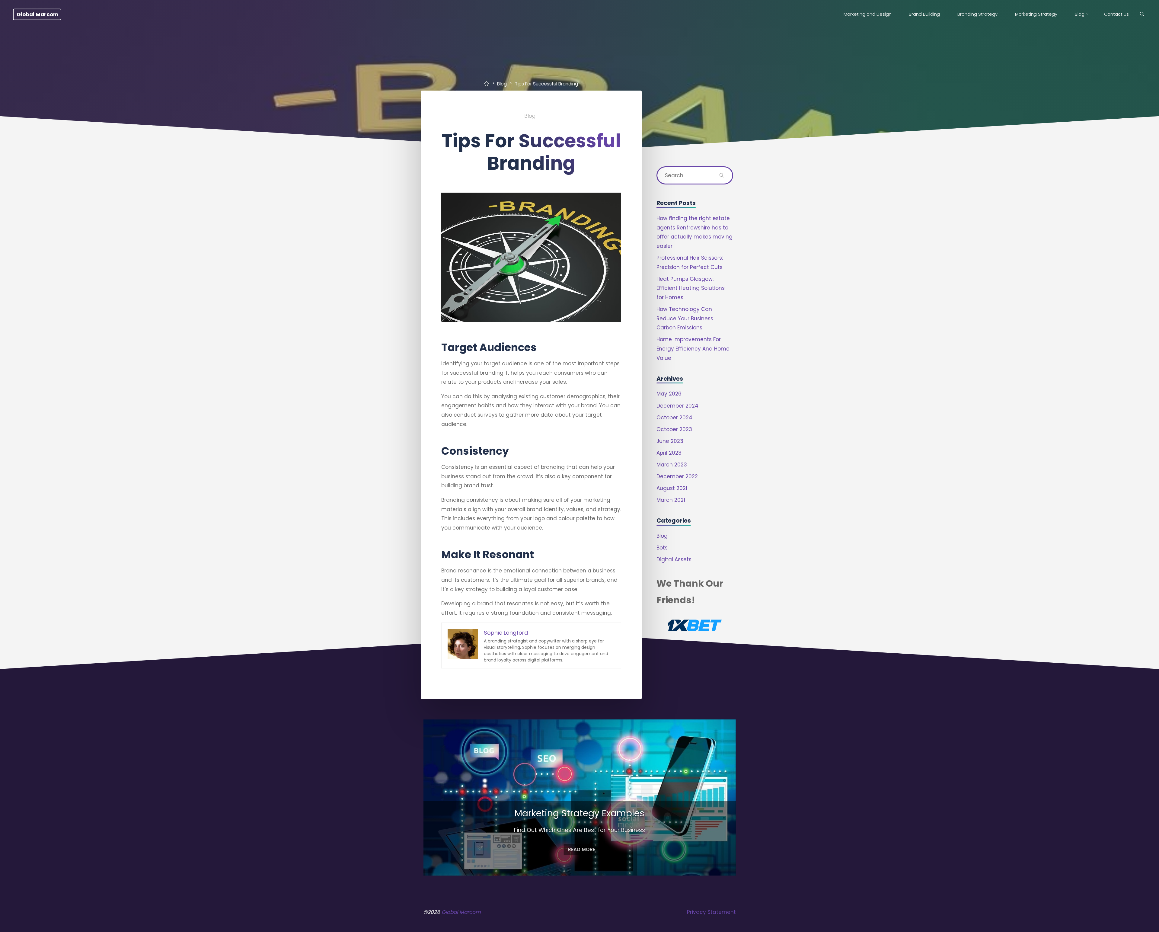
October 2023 (674, 429)
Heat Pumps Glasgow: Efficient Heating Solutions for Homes (690, 288)
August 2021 (671, 488)
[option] (579, 797)
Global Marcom (37, 14)
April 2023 (669, 452)
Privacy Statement (711, 912)
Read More (579, 849)
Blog (502, 83)
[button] (575, 866)
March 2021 (670, 500)
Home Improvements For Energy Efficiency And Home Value (693, 348)
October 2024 (674, 417)
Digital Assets (673, 559)
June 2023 (669, 441)
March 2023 (671, 464)
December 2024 (677, 405)
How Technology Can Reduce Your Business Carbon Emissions (684, 318)
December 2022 (677, 476)
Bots (662, 547)
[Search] (1141, 14)
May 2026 (669, 393)
